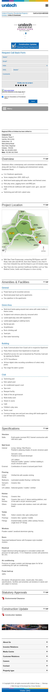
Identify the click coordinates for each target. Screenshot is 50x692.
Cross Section (35, 686)
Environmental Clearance (15, 598)
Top (46, 159)
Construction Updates (13, 615)
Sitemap (45, 683)
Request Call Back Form (13, 53)
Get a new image (9, 90)
